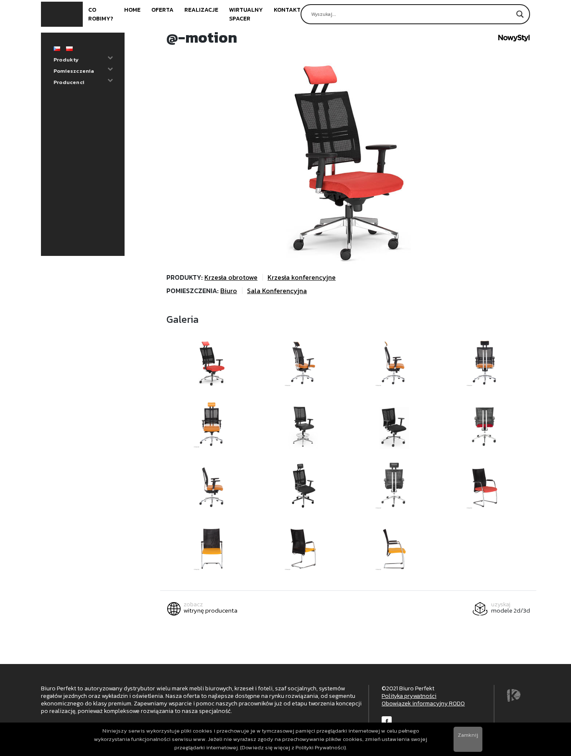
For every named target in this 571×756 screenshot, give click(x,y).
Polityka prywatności (409, 696)
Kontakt (287, 9)
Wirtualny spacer (246, 14)
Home (132, 9)
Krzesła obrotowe (230, 277)
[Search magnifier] (520, 14)
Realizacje (201, 9)
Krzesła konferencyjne (302, 277)
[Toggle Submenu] (110, 58)
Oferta (162, 9)
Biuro (228, 291)
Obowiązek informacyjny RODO (423, 703)
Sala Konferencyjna (277, 291)
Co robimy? (100, 14)
